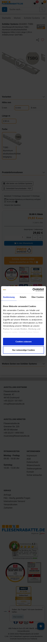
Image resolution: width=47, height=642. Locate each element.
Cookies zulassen (24, 341)
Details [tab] (23, 297)
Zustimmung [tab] (9, 297)
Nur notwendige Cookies (23, 350)
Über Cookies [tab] (37, 297)
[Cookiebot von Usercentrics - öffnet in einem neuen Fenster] (33, 290)
